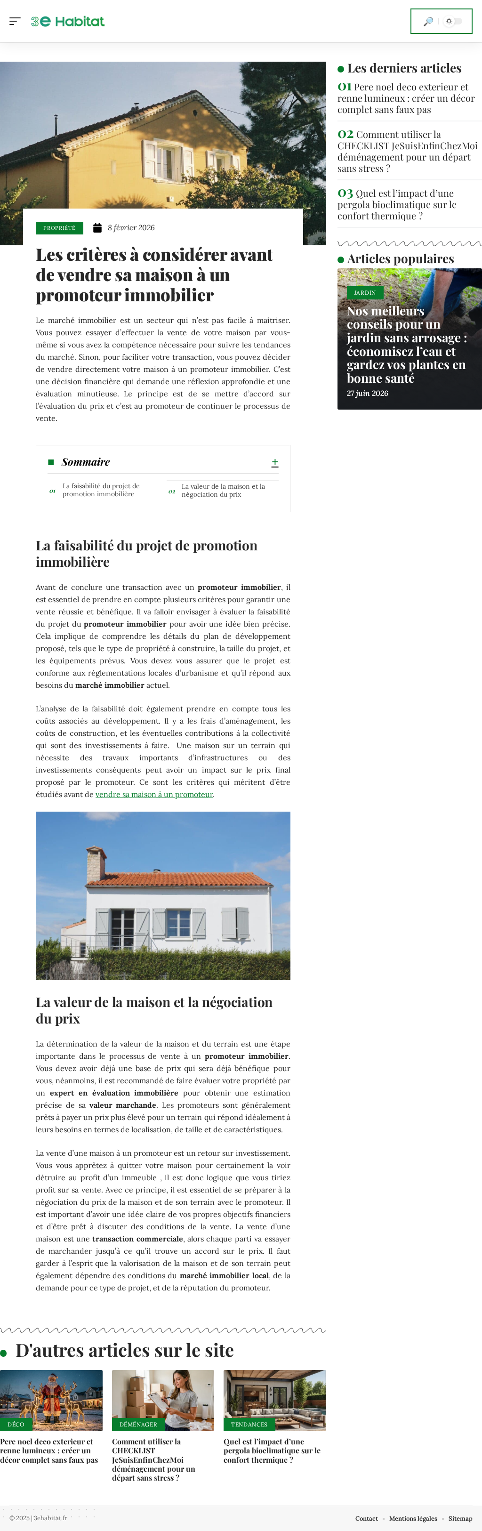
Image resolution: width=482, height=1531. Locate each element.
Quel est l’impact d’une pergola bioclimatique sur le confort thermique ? (272, 1450)
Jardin (365, 292)
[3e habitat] (67, 21)
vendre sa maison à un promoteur (154, 794)
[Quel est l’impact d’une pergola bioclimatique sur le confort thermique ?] (275, 1401)
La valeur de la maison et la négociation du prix (223, 490)
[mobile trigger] (17, 21)
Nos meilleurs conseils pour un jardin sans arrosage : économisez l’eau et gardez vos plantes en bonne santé (407, 344)
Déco (16, 1424)
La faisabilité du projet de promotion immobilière (101, 490)
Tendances (249, 1424)
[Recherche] (428, 21)
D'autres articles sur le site (125, 1350)
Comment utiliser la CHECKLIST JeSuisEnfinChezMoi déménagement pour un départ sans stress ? (153, 1459)
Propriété (59, 228)
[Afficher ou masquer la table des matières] (194, 461)
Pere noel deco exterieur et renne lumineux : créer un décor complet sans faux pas (49, 1450)
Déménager (139, 1424)
